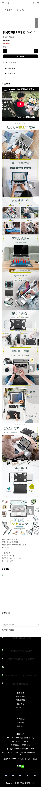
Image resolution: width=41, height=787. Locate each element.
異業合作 (20, 726)
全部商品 (8, 10)
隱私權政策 (20, 700)
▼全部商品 (19, 10)
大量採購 (20, 722)
